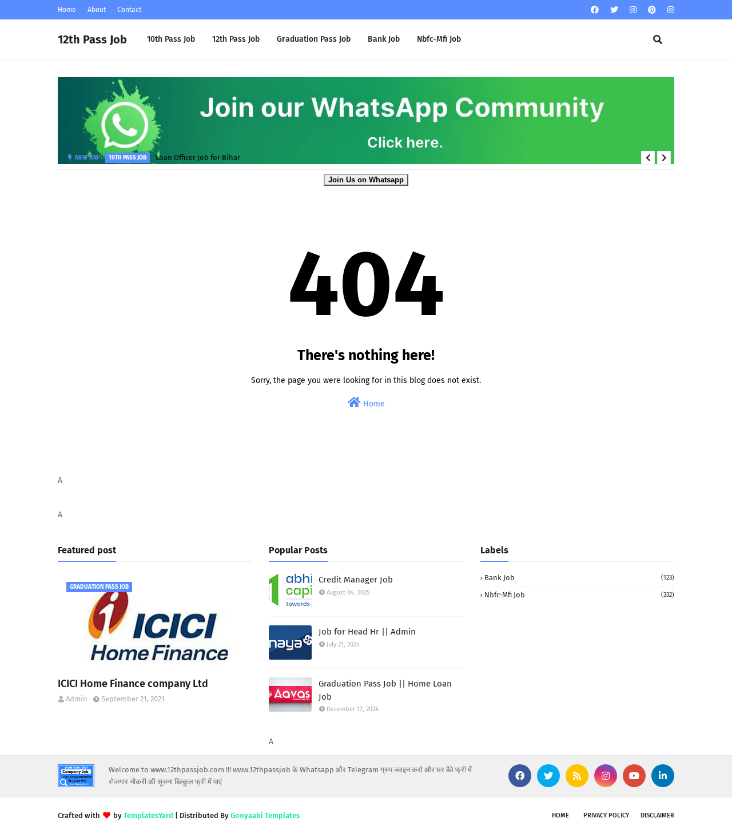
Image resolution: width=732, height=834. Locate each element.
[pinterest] (652, 10)
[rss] (577, 775)
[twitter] (614, 10)
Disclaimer (657, 815)
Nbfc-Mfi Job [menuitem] (439, 39)
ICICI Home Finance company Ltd (133, 683)
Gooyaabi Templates (265, 815)
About (96, 10)
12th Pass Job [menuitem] (236, 39)
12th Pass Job (92, 39)
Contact (129, 10)
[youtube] (634, 775)
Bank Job (579, 577)
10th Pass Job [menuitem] (171, 39)
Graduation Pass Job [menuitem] (314, 39)
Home (67, 10)
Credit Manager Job (356, 579)
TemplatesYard (148, 815)
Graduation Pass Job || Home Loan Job (385, 690)
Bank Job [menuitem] (384, 39)
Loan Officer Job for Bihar (198, 157)
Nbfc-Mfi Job (579, 594)
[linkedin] (662, 775)
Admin (76, 699)
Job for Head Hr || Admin (367, 632)
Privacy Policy (606, 815)
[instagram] (633, 10)
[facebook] (595, 10)
